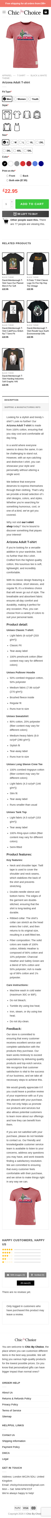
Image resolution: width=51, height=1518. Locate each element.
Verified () (39, 1275)
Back (25, 175)
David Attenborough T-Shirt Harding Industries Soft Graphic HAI (13, 379)
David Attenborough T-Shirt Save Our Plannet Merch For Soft (12, 283)
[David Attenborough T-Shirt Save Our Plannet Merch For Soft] (13, 263)
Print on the (8, 170)
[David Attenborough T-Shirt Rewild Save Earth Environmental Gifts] (38, 311)
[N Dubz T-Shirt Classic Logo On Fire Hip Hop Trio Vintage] (38, 263)
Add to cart (32, 204)
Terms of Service (11, 1410)
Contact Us (8, 1435)
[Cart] (46, 12)
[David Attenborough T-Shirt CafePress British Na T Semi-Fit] (13, 311)
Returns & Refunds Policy (16, 1398)
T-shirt (21, 75)
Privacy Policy (10, 1404)
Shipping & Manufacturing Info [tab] (22, 407)
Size (5, 135)
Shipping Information (14, 1441)
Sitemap (6, 1416)
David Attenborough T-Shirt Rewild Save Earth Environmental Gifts (38, 331)
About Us (7, 1392)
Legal (5, 1459)
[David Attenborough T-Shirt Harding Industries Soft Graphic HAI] (13, 359)
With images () (17, 1275)
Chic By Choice (34, 1346)
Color (5, 157)
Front (12, 175)
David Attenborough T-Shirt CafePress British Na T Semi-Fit (12, 331)
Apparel (7, 75)
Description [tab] (11, 400)
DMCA (6, 1453)
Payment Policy (11, 1447)
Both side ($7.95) (18, 180)
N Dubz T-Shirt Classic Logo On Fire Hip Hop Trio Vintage (37, 283)
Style (5, 105)
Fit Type (6, 91)
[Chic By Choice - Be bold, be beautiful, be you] (24, 12)
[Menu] (4, 12)
